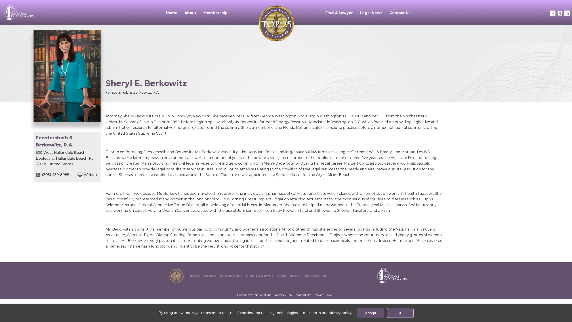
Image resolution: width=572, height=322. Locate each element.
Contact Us (399, 13)
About (190, 13)
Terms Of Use (302, 295)
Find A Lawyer (339, 13)
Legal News (371, 13)
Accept (370, 313)
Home (171, 13)
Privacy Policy (323, 295)
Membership (215, 13)
